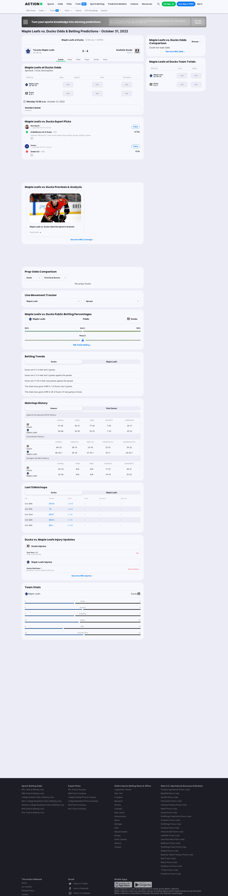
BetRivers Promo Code (170, 843)
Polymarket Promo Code (171, 801)
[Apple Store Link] (123, 884)
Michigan (118, 824)
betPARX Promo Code (170, 835)
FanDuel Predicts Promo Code (174, 805)
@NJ (51, 525)
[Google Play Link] (143, 884)
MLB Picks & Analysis (77, 805)
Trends (96, 59)
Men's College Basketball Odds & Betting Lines (41, 801)
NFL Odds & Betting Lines (33, 789)
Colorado (118, 809)
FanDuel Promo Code (170, 828)
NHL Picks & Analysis (77, 809)
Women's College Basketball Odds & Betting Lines (43, 805)
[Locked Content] (83, 340)
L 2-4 (70, 509)
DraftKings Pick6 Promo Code (173, 847)
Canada (117, 847)
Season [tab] (53, 408)
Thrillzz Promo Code (169, 870)
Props (87, 59)
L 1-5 (70, 514)
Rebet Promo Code (169, 862)
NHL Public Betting (81, 345)
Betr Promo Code (168, 858)
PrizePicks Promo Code (171, 874)
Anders (33, 145)
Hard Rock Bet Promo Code (172, 839)
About (24, 883)
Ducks (134, 319)
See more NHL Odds (174, 51)
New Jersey (119, 812)
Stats (105, 59)
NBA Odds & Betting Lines (33, 793)
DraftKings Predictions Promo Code (176, 816)
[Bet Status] (26, 132)
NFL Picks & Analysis (77, 789)
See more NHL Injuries (81, 576)
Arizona (117, 805)
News (70, 59)
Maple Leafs (39, 319)
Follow (135, 127)
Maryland (118, 801)
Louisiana (118, 797)
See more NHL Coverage (81, 239)
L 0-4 (70, 503)
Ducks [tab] (54, 362)
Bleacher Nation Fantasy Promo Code (177, 854)
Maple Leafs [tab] (111, 362)
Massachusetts (120, 832)
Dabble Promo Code (169, 851)
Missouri (117, 843)
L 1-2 (70, 520)
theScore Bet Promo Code (172, 832)
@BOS (51, 520)
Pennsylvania (120, 816)
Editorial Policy (28, 890)
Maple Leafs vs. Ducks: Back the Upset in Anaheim (52, 227)
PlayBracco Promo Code (171, 866)
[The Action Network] (34, 4)
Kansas (117, 835)
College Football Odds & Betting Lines (38, 797)
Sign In (199, 4)
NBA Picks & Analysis (77, 793)
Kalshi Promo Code (169, 809)
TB (50, 509)
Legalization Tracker (123, 789)
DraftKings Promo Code (171, 824)
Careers (25, 894)
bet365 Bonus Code (169, 797)
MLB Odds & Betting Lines (33, 809)
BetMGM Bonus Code (170, 793)
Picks (78, 59)
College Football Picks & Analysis (82, 797)
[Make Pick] (32, 138)
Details (60, 59)
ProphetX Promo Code (170, 820)
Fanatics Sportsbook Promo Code (175, 789)
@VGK (51, 503)
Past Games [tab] (111, 408)
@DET (51, 514)
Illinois (117, 820)
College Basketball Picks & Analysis (83, 801)
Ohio (116, 828)
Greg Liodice (34, 232)
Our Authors (27, 887)
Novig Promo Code (169, 812)
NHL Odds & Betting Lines (33, 812)
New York (118, 793)
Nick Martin (35, 126)
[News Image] (55, 207)
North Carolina (120, 839)
